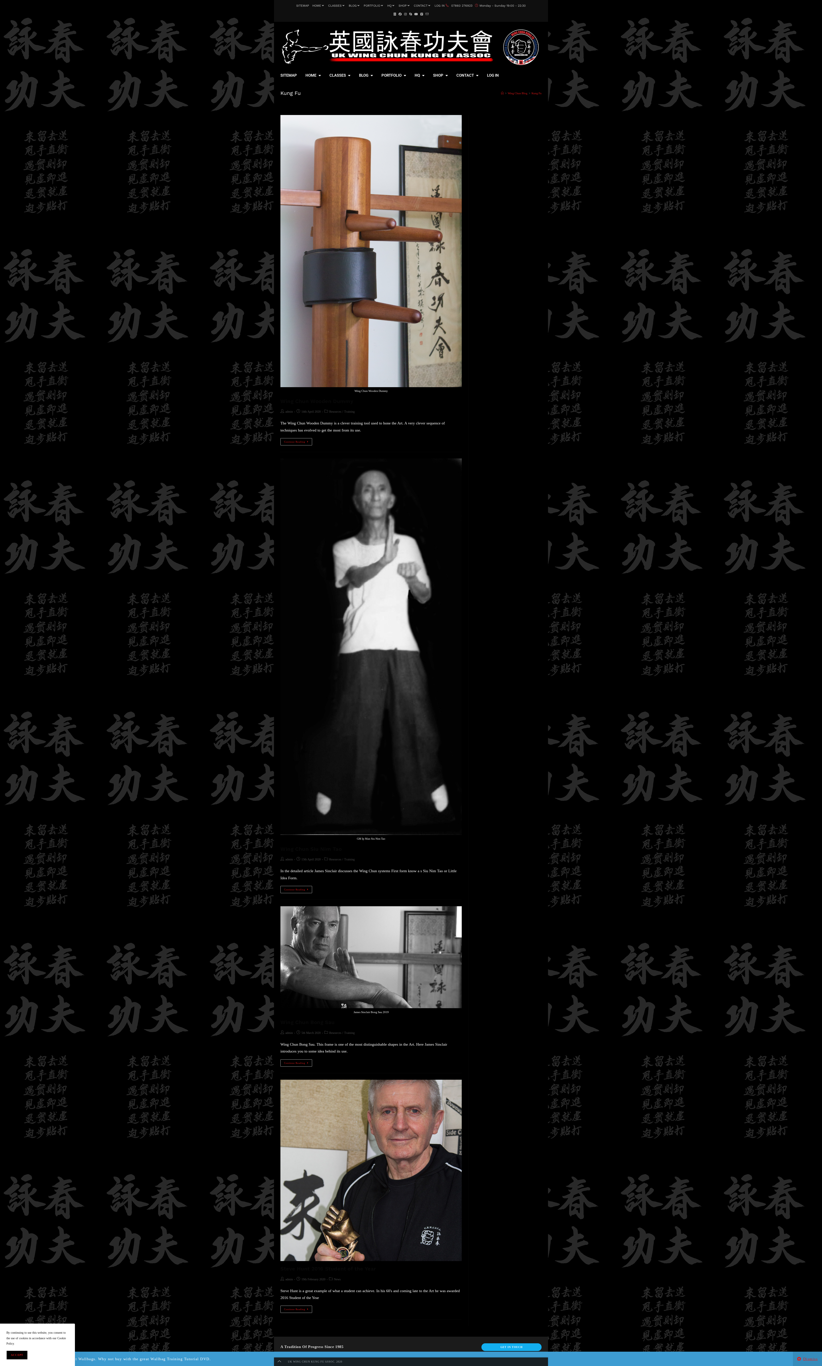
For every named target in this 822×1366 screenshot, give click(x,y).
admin (289, 411)
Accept (17, 1355)
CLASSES (335, 5)
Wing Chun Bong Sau (307, 1022)
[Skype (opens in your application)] (410, 14)
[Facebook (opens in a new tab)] (400, 14)
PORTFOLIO (372, 5)
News (337, 1279)
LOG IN (440, 5)
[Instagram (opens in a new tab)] (405, 14)
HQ (389, 5)
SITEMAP (302, 5)
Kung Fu (537, 93)
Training (349, 411)
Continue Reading (298, 440)
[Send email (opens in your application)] (427, 14)
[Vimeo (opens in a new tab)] (421, 14)
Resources (335, 411)
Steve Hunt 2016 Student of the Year (328, 1269)
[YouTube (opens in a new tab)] (416, 14)
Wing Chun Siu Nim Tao (311, 849)
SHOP (403, 5)
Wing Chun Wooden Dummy (316, 401)
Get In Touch (511, 1347)
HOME (316, 5)
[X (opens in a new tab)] (394, 14)
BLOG (353, 5)
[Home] (502, 93)
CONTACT (420, 5)
